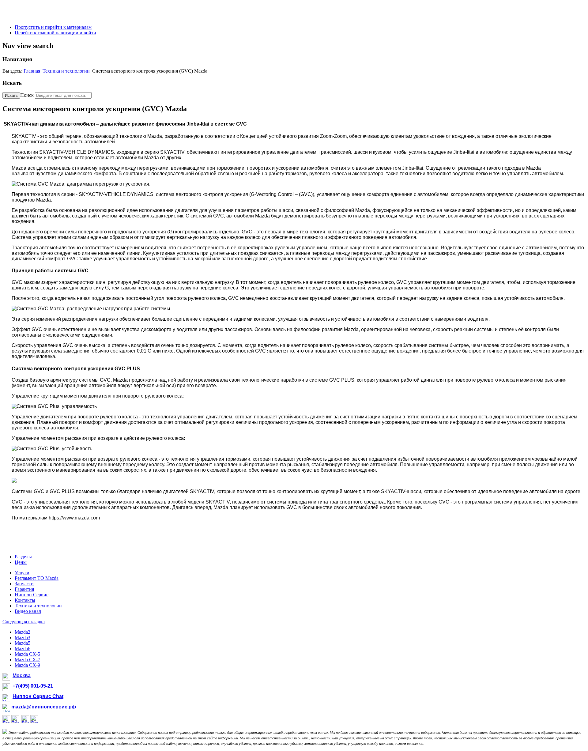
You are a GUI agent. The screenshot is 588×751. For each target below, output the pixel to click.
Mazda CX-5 (27, 654)
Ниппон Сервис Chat (38, 696)
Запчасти (24, 583)
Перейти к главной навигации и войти (55, 32)
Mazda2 (22, 632)
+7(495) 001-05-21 (32, 686)
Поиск (27, 95)
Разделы (23, 556)
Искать (11, 95)
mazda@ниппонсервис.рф (43, 706)
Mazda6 (22, 648)
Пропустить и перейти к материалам (53, 27)
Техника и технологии (66, 71)
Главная (32, 71)
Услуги (22, 572)
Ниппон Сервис (31, 594)
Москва (22, 675)
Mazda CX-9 (27, 665)
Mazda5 (22, 643)
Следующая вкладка (23, 621)
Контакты (25, 600)
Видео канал (28, 611)
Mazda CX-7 (27, 659)
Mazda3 (22, 637)
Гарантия (24, 589)
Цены (21, 562)
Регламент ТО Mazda (36, 578)
